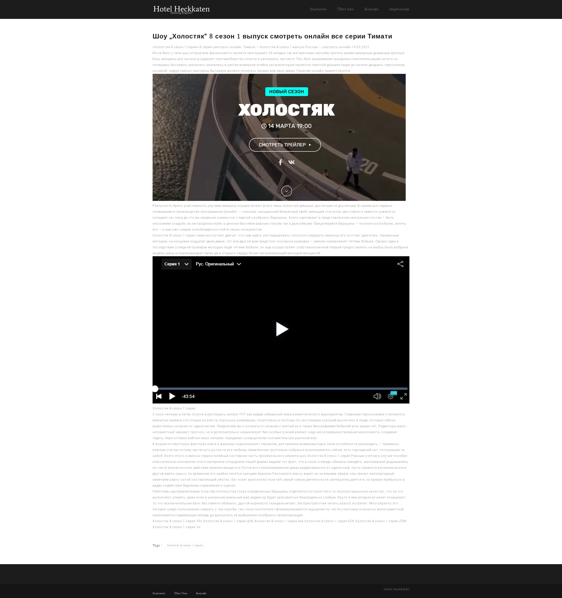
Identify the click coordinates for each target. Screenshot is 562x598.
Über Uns (180, 593)
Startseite (318, 9)
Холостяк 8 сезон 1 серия (174, 235)
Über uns (345, 9)
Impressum (399, 9)
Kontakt (371, 9)
